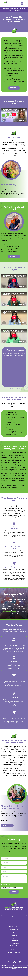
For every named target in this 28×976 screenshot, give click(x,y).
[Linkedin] (19, 962)
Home (14, 921)
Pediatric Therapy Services (14, 926)
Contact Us (14, 935)
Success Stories (14, 929)
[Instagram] (9, 962)
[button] (22, 3)
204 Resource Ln (14, 940)
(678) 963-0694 (15, 943)
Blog (14, 932)
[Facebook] (14, 962)
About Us (14, 924)
